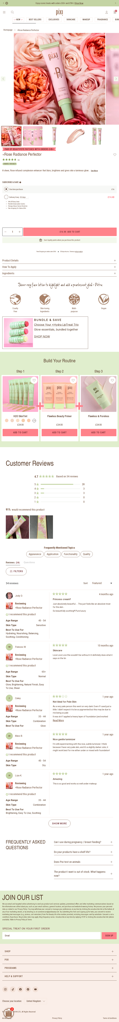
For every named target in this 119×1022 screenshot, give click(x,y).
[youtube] (35, 989)
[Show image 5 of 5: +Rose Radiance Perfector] (97, 136)
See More (94, 171)
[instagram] (5, 989)
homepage (7, 30)
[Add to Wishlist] (115, 154)
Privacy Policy (57, 1018)
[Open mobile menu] (4, 12)
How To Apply (9, 266)
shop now (42, 336)
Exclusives (54, 19)
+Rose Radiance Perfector (28, 30)
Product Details (10, 260)
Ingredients (8, 273)
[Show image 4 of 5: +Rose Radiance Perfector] (75, 136)
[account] (106, 12)
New (18, 19)
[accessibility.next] (115, 3)
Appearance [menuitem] (35, 554)
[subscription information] (20, 182)
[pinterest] (28, 989)
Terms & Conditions (110, 1018)
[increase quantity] (19, 232)
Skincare (70, 19)
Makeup (86, 19)
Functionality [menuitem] (70, 554)
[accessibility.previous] (3, 3)
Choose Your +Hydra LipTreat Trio (56, 324)
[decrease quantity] (5, 232)
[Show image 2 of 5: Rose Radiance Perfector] (33, 136)
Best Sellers (35, 19)
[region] (30, 527)
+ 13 (34, 420)
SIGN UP (109, 935)
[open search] (12, 12)
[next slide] (116, 79)
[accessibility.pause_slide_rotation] (6, 3)
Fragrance (102, 19)
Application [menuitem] (52, 554)
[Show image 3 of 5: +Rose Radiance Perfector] (54, 136)
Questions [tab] (29, 563)
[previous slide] (3, 79)
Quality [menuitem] (86, 554)
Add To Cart (20, 432)
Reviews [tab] (13, 563)
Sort (85, 583)
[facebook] (20, 989)
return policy (79, 251)
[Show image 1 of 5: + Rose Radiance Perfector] (11, 136)
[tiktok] (13, 989)
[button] (59, 484)
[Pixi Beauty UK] (59, 12)
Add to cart (69, 231)
